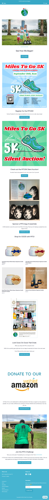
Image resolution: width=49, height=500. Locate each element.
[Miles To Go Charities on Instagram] (28, 474)
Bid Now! (24, 175)
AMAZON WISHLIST (24, 408)
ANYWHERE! (39, 454)
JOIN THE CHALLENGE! (24, 462)
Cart (46, 3)
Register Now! (24, 117)
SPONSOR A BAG (24, 231)
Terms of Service (5, 489)
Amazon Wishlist (5, 486)
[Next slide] (30, 46)
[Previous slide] (18, 46)
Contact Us (4, 481)
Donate (3, 488)
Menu (4, 3)
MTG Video (24, 56)
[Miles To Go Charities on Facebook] (26, 474)
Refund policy (4, 491)
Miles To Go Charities (28, 497)
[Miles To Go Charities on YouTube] (30, 474)
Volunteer (4, 484)
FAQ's (3, 483)
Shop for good (24, 354)
